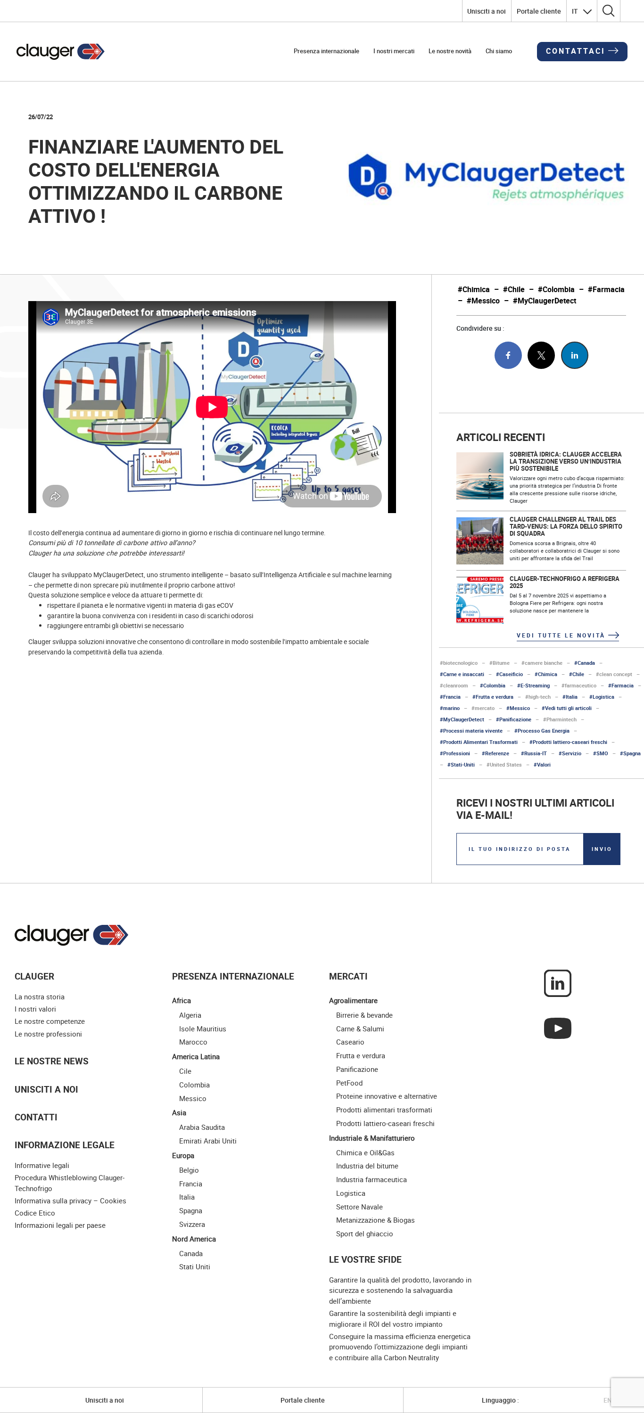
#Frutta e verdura (492, 696)
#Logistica (601, 696)
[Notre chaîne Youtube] (557, 1027)
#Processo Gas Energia (542, 730)
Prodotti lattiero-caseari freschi (385, 1123)
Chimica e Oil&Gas (365, 1152)
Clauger (34, 976)
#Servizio (570, 753)
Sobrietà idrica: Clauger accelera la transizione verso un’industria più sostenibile (566, 461)
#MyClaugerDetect (544, 301)
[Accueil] (72, 935)
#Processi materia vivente (471, 730)
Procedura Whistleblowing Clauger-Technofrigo (69, 1183)
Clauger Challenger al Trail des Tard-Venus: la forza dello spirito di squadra (566, 526)
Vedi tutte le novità (561, 635)
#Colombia (556, 289)
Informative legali (42, 1165)
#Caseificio (509, 674)
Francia (190, 1183)
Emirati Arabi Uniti (208, 1140)
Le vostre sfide (365, 1259)
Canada (191, 1253)
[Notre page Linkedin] (557, 982)
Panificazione (357, 1069)
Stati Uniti (194, 1266)
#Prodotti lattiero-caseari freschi (568, 741)
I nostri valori (35, 1008)
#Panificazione (513, 719)
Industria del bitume (367, 1165)
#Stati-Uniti (461, 764)
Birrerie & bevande (364, 1015)
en (607, 1400)
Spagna (190, 1210)
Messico (192, 1098)
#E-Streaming (533, 685)
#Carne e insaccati (462, 674)
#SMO (600, 753)
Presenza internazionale (326, 51)
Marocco (193, 1041)
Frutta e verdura (360, 1055)
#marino (450, 707)
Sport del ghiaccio (364, 1233)
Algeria (190, 1015)
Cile (185, 1071)
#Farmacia (606, 289)
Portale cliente (539, 11)
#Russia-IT (534, 753)
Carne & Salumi (360, 1028)
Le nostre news (52, 1061)
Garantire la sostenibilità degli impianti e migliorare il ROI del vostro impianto (392, 1318)
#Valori (542, 764)
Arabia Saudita (202, 1127)
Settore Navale (359, 1206)
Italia (187, 1196)
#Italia (570, 696)
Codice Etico (35, 1212)
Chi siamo (499, 51)
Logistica (350, 1193)
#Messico (483, 301)
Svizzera (192, 1224)
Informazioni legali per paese (60, 1225)
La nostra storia (40, 996)
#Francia (450, 696)
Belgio (189, 1170)
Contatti (36, 1117)
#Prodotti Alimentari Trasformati (479, 741)
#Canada (584, 662)
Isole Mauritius (202, 1028)
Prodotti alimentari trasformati (384, 1109)
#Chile (514, 289)
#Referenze (495, 753)
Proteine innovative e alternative (386, 1096)
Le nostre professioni (48, 1033)
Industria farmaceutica (371, 1179)
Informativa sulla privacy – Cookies (70, 1200)
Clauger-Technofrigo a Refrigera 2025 (564, 582)
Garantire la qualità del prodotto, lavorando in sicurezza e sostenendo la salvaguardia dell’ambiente (400, 1290)
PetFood (349, 1082)
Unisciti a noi (486, 11)
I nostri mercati (393, 51)
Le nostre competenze (50, 1021)
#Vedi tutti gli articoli (567, 707)
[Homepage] (61, 51)
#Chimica (474, 289)
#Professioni (455, 753)
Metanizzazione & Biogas (375, 1220)
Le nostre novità (450, 51)
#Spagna (630, 753)
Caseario (350, 1041)
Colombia (194, 1084)
